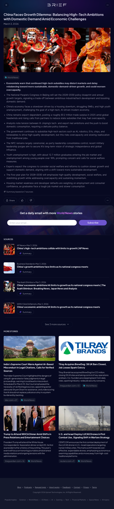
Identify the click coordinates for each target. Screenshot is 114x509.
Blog (19, 487)
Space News (94, 500)
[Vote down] (30, 200)
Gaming (59, 500)
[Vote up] (22, 200)
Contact (77, 487)
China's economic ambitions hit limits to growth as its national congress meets (58, 306)
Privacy (86, 487)
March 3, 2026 (11, 23)
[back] (6, 5)
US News (44, 500)
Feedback (67, 487)
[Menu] (107, 5)
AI (52, 500)
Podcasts (28, 487)
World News (33, 500)
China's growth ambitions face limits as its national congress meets (52, 266)
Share (12, 200)
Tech (67, 500)
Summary (27, 253)
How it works (54, 487)
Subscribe (92, 222)
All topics (105, 500)
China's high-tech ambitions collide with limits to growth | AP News (52, 248)
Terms (94, 487)
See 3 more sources (55, 324)
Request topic (40, 487)
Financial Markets (79, 500)
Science (22, 500)
